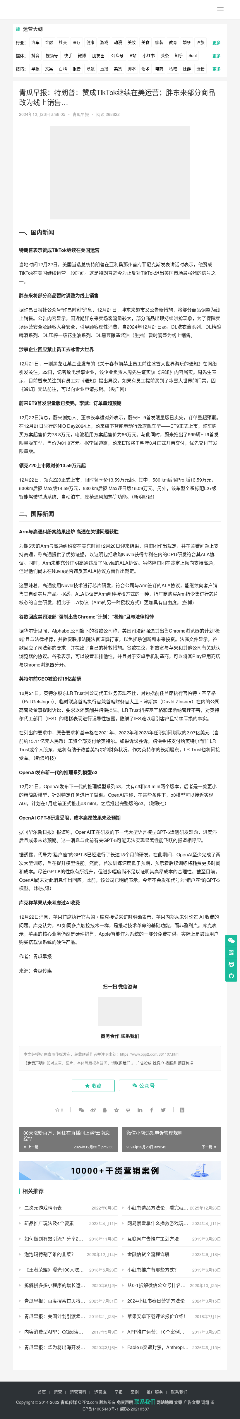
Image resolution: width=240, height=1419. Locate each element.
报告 (77, 68)
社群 (187, 68)
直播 (104, 68)
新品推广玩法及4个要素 (49, 1223)
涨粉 (200, 68)
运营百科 (78, 1391)
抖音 (35, 55)
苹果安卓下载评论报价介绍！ (157, 1316)
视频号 (52, 55)
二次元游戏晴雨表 (43, 1207)
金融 (49, 42)
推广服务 (155, 1391)
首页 (42, 1391)
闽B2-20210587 (134, 1409)
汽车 (35, 42)
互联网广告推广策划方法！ (155, 1238)
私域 (173, 68)
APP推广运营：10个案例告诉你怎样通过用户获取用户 (174, 1331)
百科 (63, 68)
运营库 (100, 1391)
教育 (173, 42)
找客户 (158, 1063)
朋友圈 (98, 55)
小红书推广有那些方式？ (153, 1269)
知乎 (179, 55)
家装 (159, 42)
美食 (145, 42)
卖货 (118, 68)
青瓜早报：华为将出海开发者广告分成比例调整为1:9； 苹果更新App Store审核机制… (71, 1347)
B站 (133, 55)
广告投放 (144, 1063)
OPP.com (88, 1402)
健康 (90, 42)
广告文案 (192, 1402)
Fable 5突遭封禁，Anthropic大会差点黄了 (170, 1347)
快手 (68, 55)
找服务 (171, 1063)
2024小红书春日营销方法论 (156, 1300)
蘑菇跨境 (185, 1063)
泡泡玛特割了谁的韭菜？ (50, 1254)
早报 (35, 68)
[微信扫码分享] (81, 1109)
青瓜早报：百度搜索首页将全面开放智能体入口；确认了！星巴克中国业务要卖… (71, 1300)
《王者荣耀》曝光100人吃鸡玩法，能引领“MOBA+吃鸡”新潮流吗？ (71, 1269)
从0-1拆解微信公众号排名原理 (158, 1285)
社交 (63, 42)
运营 (58, 1391)
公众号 (117, 55)
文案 (49, 68)
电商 (159, 68)
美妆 (132, 42)
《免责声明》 (35, 1063)
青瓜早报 (81, 114)
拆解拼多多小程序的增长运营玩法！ (61, 1285)
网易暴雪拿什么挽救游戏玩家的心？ (164, 1223)
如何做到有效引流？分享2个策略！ (60, 1238)
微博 (82, 55)
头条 (165, 55)
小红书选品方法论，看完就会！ (160, 1207)
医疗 (77, 42)
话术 (145, 68)
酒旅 (200, 42)
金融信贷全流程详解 (148, 1254)
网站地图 (165, 1402)
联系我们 (122, 1063)
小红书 (149, 55)
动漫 (118, 42)
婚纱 (187, 42)
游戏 (104, 42)
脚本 (132, 68)
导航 (90, 68)
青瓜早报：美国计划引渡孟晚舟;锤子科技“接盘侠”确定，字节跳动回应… (71, 1316)
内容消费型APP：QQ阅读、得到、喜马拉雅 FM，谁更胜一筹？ (71, 1331)
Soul (192, 55)
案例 (135, 1391)
